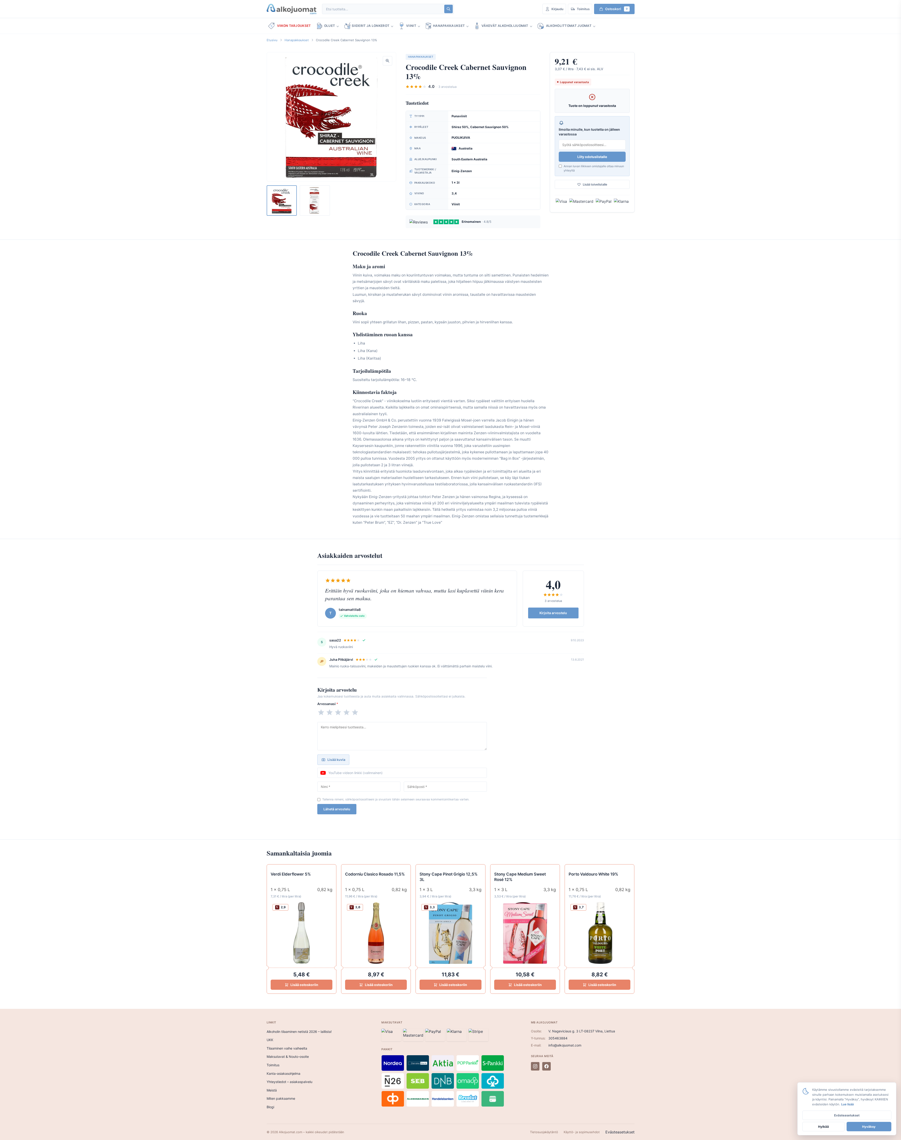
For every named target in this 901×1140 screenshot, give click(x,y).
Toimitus (273, 1065)
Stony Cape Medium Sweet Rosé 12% (520, 877)
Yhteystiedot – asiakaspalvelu (289, 1082)
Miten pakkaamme (281, 1098)
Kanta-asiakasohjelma (283, 1073)
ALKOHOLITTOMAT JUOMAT (568, 26)
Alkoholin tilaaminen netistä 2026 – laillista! (299, 1032)
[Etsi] (448, 9)
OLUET (329, 26)
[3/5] (338, 712)
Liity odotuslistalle (592, 157)
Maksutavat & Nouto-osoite (288, 1057)
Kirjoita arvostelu (553, 613)
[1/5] (321, 712)
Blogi (270, 1107)
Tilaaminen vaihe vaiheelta (287, 1048)
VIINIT (411, 26)
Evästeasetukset (620, 1132)
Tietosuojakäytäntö (544, 1132)
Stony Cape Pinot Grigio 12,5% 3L (448, 877)
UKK (270, 1040)
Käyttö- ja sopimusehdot (582, 1132)
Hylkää (823, 1126)
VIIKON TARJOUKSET (294, 26)
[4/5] (346, 712)
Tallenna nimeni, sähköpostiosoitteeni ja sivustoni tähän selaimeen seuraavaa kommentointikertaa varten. (395, 799)
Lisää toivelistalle (595, 184)
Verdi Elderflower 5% (291, 874)
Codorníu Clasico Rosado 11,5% (375, 874)
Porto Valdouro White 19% (593, 874)
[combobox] (382, 9)
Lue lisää (847, 1104)
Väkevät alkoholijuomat (504, 26)
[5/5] (355, 712)
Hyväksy (869, 1126)
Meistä (272, 1090)
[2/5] (329, 712)
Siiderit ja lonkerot (370, 26)
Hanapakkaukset (449, 26)
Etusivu (272, 40)
